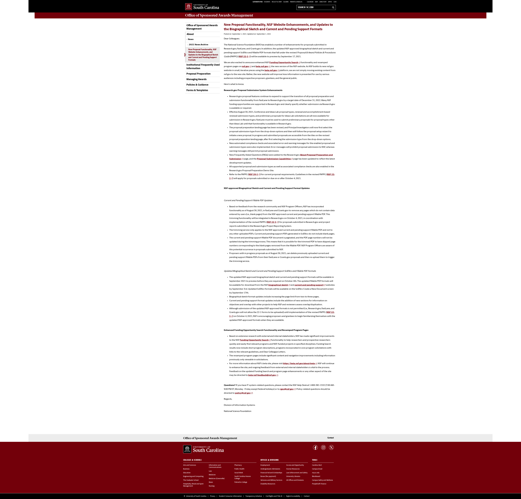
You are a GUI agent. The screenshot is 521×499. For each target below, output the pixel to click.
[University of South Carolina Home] (202, 6)
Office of (219, 15)
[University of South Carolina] (203, 449)
